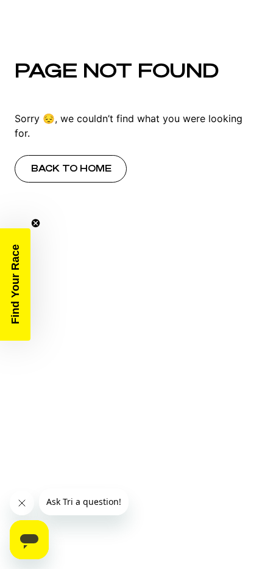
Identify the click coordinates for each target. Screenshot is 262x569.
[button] (15, 284)
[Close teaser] (35, 223)
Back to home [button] (71, 168)
